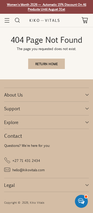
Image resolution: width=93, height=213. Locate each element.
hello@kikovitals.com (28, 169)
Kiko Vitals (37, 202)
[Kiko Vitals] (46, 20)
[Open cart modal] (84, 20)
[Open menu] (7, 20)
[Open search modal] (17, 20)
